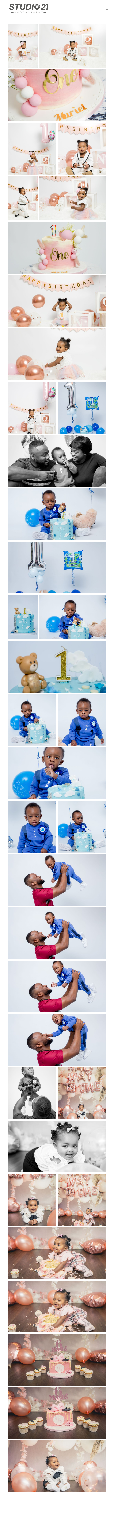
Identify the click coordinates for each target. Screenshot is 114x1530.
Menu (106, 9)
